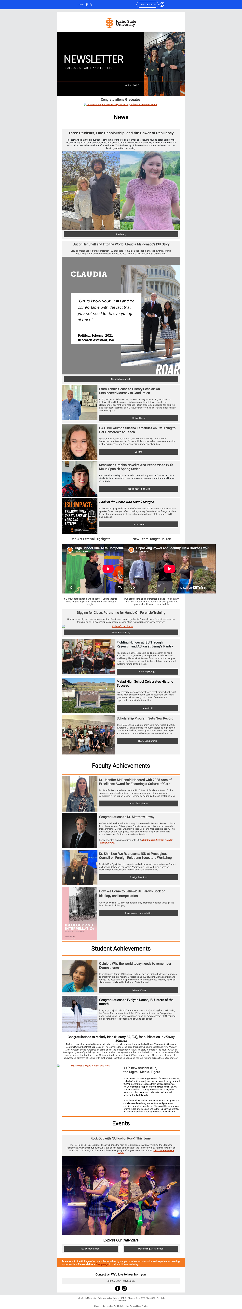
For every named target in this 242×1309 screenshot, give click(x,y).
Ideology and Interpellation (138, 913)
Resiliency (121, 234)
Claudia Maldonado (121, 379)
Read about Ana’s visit (138, 488)
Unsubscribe (100, 1306)
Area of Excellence (138, 803)
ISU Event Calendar (90, 1248)
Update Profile (113, 1306)
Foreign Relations (139, 877)
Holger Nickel (138, 418)
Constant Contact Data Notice (134, 1306)
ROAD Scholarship (147, 741)
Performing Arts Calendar (151, 1248)
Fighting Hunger (147, 671)
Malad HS (147, 708)
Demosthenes (139, 990)
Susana (139, 451)
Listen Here (138, 524)
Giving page (102, 1264)
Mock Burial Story (121, 632)
